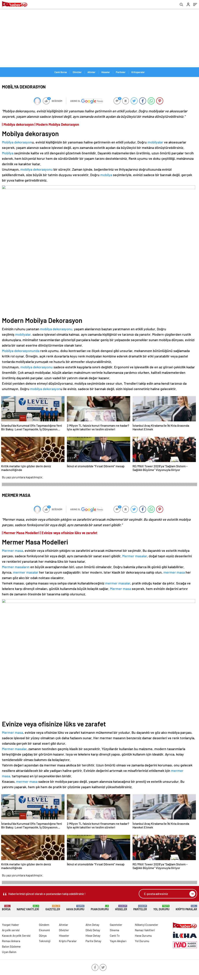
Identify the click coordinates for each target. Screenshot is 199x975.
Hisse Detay (93, 935)
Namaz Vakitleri (28, 908)
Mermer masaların (16, 567)
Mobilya (7, 153)
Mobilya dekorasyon (17, 142)
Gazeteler (52, 908)
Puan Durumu (100, 908)
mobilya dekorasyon (45, 389)
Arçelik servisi (10, 930)
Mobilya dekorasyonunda (20, 351)
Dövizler (77, 72)
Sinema (114, 930)
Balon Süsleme (11, 946)
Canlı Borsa (60, 72)
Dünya (43, 935)
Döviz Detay (93, 930)
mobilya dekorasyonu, (56, 329)
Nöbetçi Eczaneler (146, 924)
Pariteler (121, 72)
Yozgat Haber (10, 924)
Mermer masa (12, 550)
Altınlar (91, 72)
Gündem (44, 924)
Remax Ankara (11, 941)
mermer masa (174, 572)
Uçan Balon (9, 952)
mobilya (106, 175)
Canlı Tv (115, 935)
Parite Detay (93, 941)
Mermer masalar (134, 556)
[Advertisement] (99, 38)
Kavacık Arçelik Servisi (16, 935)
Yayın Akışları (118, 941)
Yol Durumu (161, 908)
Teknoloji (44, 941)
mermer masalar (26, 572)
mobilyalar (155, 142)
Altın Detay (92, 924)
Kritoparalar (138, 72)
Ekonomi (44, 930)
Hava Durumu (75, 908)
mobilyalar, (23, 334)
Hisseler (105, 72)
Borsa (6, 908)
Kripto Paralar (186, 908)
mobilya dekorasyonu (36, 169)
